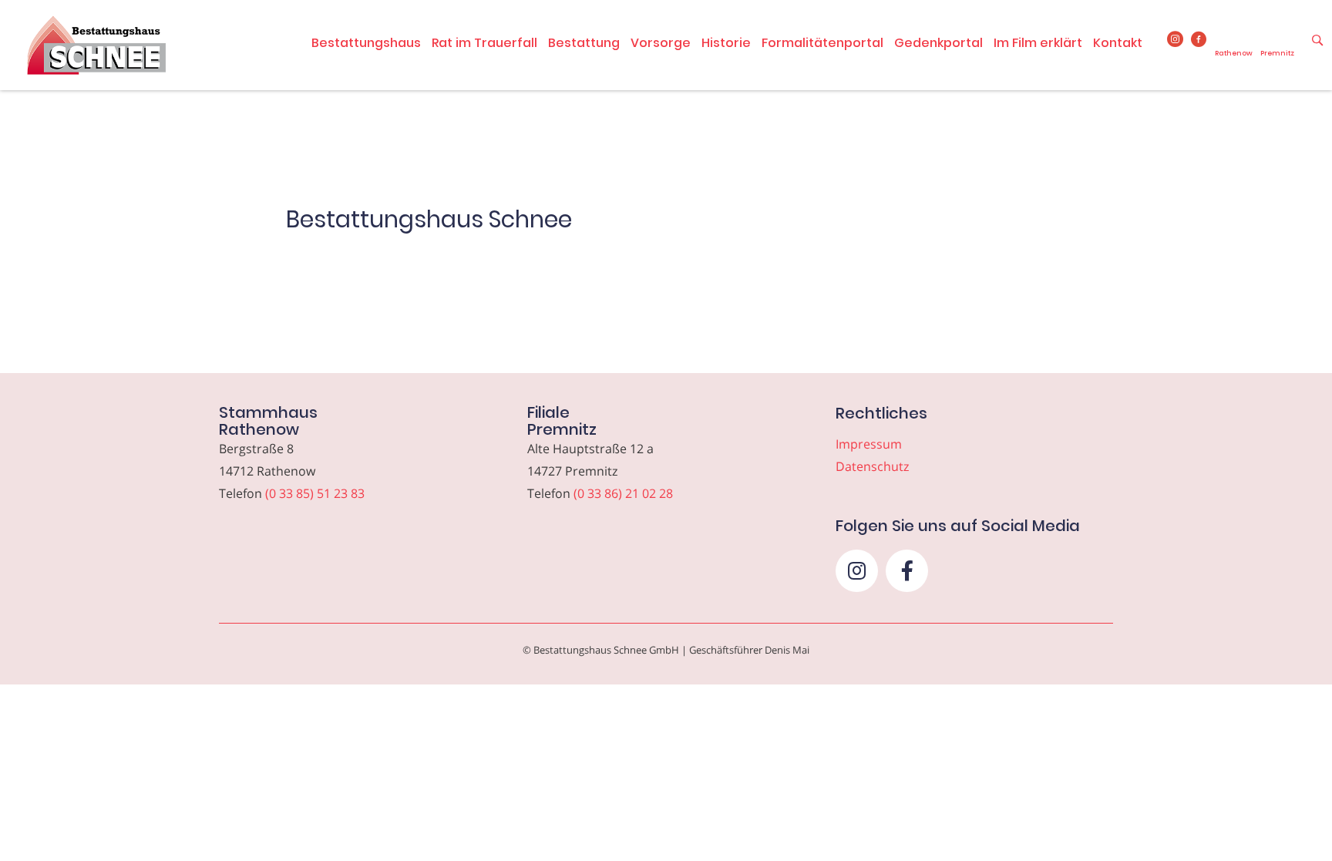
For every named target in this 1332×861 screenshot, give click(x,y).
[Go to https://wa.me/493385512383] (1234, 45)
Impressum (869, 444)
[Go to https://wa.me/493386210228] (1277, 45)
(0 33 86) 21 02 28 (623, 493)
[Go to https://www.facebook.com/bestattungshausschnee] (1199, 40)
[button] (857, 571)
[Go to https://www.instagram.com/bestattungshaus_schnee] (1175, 40)
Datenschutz (872, 466)
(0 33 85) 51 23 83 (315, 493)
